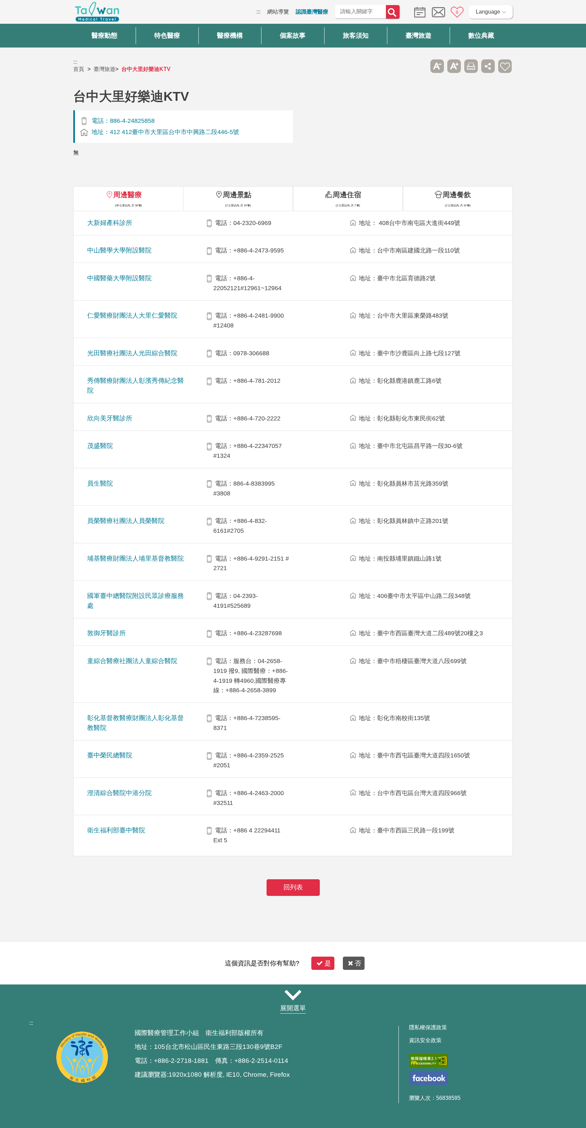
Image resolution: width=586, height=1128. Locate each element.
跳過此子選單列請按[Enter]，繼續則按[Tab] (420, 66)
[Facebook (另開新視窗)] (428, 1078)
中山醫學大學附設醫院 (119, 250)
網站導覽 (278, 12)
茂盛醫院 (100, 445)
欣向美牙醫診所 (109, 418)
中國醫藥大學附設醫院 (119, 278)
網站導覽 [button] (293, 994)
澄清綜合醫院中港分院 (119, 792)
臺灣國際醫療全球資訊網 (97, 13)
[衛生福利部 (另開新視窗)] (82, 1082)
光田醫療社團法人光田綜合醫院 (132, 353)
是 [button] (328, 963)
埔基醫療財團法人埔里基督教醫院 (135, 558)
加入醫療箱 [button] (505, 66)
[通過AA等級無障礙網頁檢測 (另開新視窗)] (428, 1060)
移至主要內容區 (19, 12)
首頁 (78, 69)
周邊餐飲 (457, 195)
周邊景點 (237, 195)
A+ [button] (454, 66)
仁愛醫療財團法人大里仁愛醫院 (132, 315)
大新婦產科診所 (109, 222)
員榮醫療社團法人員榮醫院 (125, 520)
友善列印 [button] (471, 66)
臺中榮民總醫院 (109, 755)
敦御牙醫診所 (106, 633)
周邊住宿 (347, 195)
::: (258, 12)
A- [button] (437, 66)
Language (488, 12)
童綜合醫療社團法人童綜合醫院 (132, 660)
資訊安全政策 (425, 1040)
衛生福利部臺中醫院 (116, 830)
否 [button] (358, 963)
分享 (488, 66)
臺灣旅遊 (104, 69)
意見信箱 (438, 12)
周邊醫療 (127, 195)
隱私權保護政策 (428, 1027)
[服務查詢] (418, 11)
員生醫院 (100, 483)
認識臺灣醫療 (312, 12)
